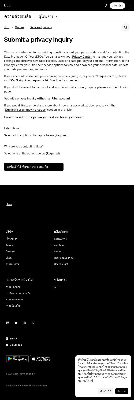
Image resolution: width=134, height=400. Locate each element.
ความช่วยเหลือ (17, 16)
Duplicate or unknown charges (25, 109)
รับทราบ (121, 391)
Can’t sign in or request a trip (30, 80)
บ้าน (6, 27)
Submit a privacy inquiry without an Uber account (37, 98)
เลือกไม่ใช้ (105, 391)
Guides (19, 27)
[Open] (129, 5)
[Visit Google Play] (17, 359)
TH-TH (13, 338)
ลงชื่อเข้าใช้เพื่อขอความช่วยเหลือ (27, 166)
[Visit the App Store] (41, 359)
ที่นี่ (91, 380)
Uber (8, 5)
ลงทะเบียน (117, 5)
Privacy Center (82, 56)
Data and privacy (41, 27)
